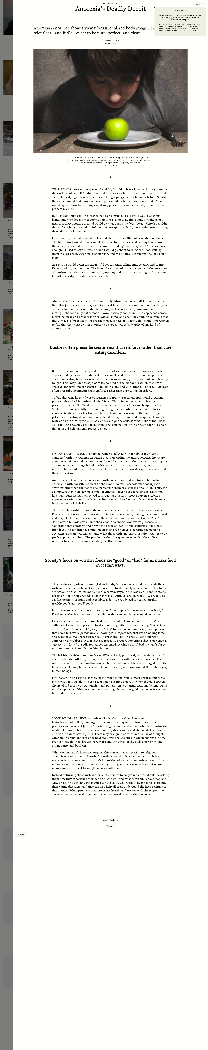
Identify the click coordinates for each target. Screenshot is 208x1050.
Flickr (115, 165)
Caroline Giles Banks (126, 718)
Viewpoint (114, 4)
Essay (105, 4)
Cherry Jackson (112, 41)
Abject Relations (147, 401)
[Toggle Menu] (200, 4)
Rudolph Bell (73, 722)
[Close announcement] (154, 7)
